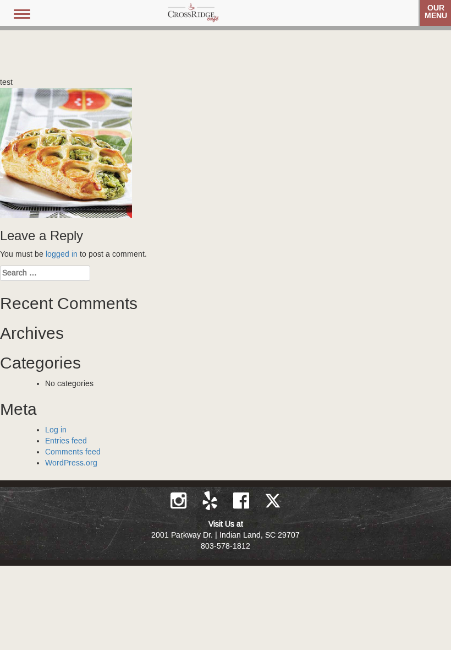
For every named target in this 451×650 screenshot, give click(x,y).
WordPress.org (71, 463)
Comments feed (73, 452)
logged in (62, 254)
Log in (56, 430)
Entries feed (66, 441)
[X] (273, 501)
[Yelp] (211, 501)
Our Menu (436, 12)
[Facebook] (242, 501)
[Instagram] (179, 501)
